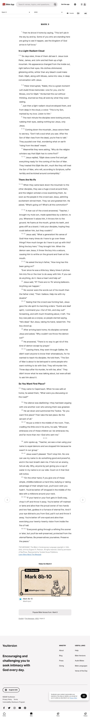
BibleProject (27, 601)
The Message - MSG (32, 619)
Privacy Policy (7, 699)
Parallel (72, 13)
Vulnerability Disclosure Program (14, 702)
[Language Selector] (75, 4)
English (21, 619)
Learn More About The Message (30, 554)
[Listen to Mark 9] (78, 13)
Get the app (65, 4)
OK (84, 696)
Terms (16, 699)
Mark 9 (4, 12)
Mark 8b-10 (30, 599)
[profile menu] (83, 4)
